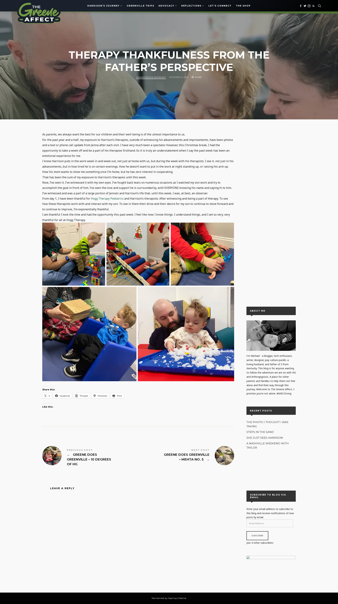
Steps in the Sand (260, 432)
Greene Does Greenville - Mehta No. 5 (186, 455)
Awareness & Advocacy (151, 77)
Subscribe (257, 535)
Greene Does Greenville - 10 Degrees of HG (90, 457)
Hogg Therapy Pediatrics (107, 198)
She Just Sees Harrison (264, 437)
